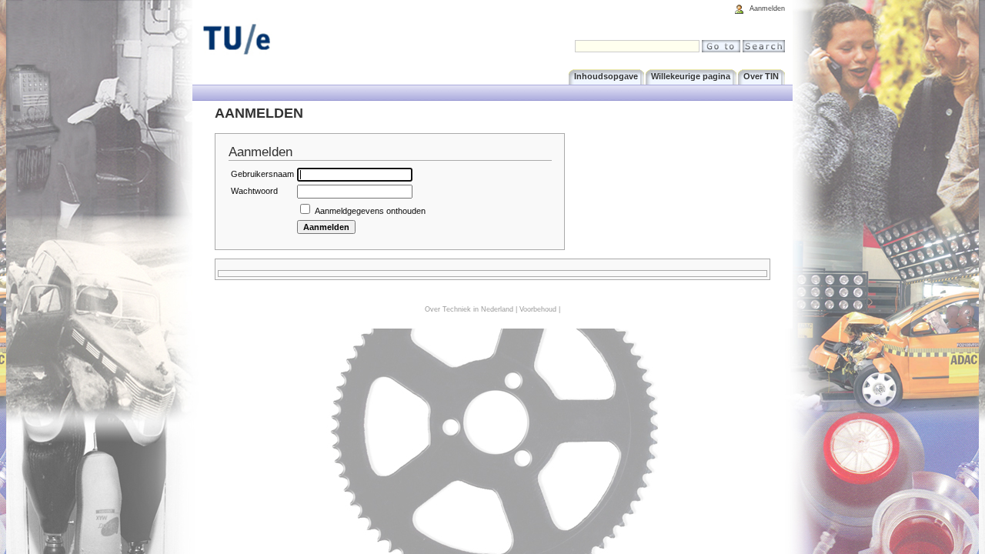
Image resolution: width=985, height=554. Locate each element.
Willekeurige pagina (690, 76)
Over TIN (761, 76)
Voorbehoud (537, 309)
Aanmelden (767, 8)
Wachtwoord (254, 190)
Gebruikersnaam (262, 174)
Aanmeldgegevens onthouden (370, 210)
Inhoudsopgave (606, 76)
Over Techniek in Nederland (469, 309)
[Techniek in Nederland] (269, 39)
